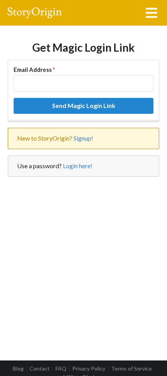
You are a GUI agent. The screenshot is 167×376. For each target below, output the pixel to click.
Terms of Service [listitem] (131, 368)
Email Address (34, 69)
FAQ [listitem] (61, 368)
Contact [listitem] (40, 368)
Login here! (77, 165)
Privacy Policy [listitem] (88, 368)
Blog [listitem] (18, 368)
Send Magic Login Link (83, 105)
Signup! (83, 138)
